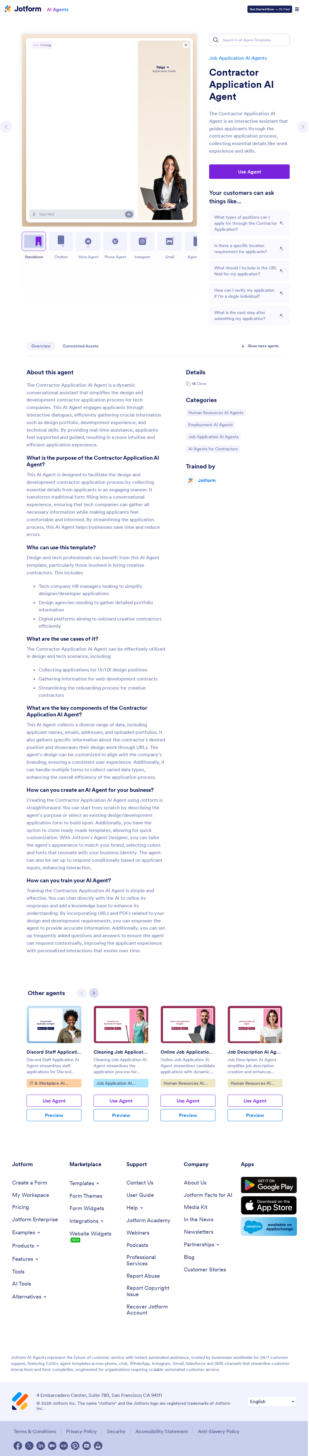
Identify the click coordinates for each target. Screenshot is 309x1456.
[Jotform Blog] (63, 1446)
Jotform (207, 480)
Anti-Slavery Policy (219, 1431)
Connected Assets (81, 346)
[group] (54, 1068)
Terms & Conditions (35, 1431)
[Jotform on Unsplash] (98, 1446)
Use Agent (249, 172)
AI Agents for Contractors (213, 449)
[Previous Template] (6, 127)
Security (116, 1431)
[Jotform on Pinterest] (75, 1446)
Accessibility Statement (161, 1431)
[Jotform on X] (29, 1446)
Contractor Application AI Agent (241, 84)
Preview (54, 1115)
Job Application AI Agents (238, 58)
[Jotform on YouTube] (86, 1446)
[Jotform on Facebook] (18, 1446)
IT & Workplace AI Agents (47, 1083)
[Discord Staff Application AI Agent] (54, 1024)
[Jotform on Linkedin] (41, 1446)
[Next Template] (303, 127)
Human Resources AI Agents (215, 412)
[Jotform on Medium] (52, 1446)
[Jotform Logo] (23, 9)
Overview (41, 346)
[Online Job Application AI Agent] (188, 1024)
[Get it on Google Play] (269, 1185)
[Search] (215, 40)
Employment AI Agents (210, 424)
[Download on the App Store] (269, 1205)
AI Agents (57, 9)
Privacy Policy (81, 1431)
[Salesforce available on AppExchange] (269, 1226)
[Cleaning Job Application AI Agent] (121, 1024)
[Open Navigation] (297, 9)
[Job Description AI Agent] (255, 1024)
